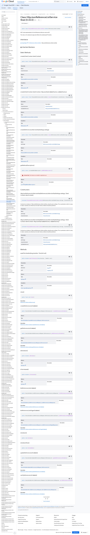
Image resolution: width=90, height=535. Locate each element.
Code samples (57, 521)
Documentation (27, 14)
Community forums (40, 517)
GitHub (55, 517)
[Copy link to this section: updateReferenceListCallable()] (39, 453)
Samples (21, 7)
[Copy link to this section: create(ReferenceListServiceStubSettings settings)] (50, 130)
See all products (21, 517)
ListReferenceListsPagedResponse (49, 425)
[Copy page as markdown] (39, 20)
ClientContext (50, 70)
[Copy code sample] (71, 27)
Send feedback (68, 17)
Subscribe (76, 532)
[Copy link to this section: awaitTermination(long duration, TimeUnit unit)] (47, 253)
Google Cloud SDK (9, 5)
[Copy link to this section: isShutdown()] (29, 351)
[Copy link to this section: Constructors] (31, 190)
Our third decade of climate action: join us (50, 529)
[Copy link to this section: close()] (25, 292)
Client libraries (25, 5)
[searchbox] (8, 12)
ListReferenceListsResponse (48, 402)
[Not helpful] (72, 14)
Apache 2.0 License (21, 507)
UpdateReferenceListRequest (35, 467)
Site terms (30, 529)
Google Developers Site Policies (37, 507)
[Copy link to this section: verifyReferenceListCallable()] (38, 475)
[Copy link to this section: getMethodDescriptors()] (35, 165)
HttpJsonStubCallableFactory (52, 108)
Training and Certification (59, 525)
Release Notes (39, 521)
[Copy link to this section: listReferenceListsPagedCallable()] (41, 410)
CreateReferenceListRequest (35, 320)
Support (37, 519)
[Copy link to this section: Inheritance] (29, 39)
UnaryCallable (24, 320)
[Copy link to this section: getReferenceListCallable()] (37, 328)
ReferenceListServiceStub (35, 43)
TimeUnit (49, 270)
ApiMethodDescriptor (30, 184)
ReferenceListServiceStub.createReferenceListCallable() (32, 324)
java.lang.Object (23, 43)
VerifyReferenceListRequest (34, 489)
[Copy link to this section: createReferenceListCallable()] (39, 306)
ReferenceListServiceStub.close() (27, 302)
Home (21, 14)
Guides (9, 7)
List (22, 184)
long (48, 268)
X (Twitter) (74, 521)
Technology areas (21, 1)
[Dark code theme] (69, 27)
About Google (20, 529)
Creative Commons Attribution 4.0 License (51, 506)
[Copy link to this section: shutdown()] (28, 433)
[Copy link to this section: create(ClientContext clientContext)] (42, 56)
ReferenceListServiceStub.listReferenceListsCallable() (32, 407)
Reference (15, 7)
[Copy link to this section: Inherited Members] (36, 47)
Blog (73, 517)
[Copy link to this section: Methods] (28, 249)
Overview (3, 7)
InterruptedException (26, 288)
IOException (24, 88)
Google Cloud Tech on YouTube (78, 525)
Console (70, 1)
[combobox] (60, 1)
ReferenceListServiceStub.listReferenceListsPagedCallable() (33, 429)
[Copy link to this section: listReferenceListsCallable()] (37, 388)
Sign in (87, 1)
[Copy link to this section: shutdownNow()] (30, 443)
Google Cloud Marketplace (23, 521)
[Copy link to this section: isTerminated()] (30, 369)
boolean (23, 279)
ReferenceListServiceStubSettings (51, 144)
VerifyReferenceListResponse (49, 489)
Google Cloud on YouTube (77, 523)
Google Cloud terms (37, 529)
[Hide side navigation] (15, 533)
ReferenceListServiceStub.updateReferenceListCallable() (32, 471)
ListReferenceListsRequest (34, 402)
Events (73, 519)
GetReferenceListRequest (34, 342)
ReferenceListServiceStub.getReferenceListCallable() (32, 347)
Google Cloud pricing (22, 519)
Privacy (25, 529)
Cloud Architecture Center (59, 523)
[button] (8, 107)
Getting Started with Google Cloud (60, 519)
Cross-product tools (33, 1)
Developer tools (34, 14)
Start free (85, 5)
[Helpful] (70, 14)
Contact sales (20, 523)
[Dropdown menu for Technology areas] (26, 1)
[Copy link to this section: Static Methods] (32, 52)
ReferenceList (45, 320)
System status (39, 523)
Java (17, 5)
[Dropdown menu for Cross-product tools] (38, 1)
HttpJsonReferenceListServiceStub (29, 79)
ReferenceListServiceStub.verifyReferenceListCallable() (32, 494)
